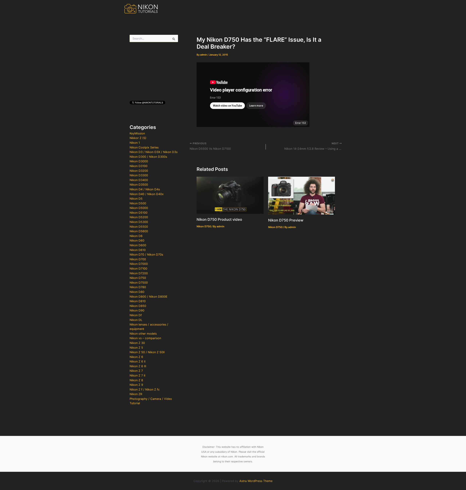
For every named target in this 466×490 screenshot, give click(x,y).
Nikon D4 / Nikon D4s (145, 189)
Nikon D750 (138, 278)
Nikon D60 (137, 240)
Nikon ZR (136, 394)
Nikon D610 (138, 250)
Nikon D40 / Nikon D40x (147, 194)
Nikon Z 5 (136, 347)
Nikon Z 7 (136, 371)
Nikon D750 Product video (219, 219)
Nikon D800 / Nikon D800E (148, 296)
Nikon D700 (138, 259)
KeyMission (137, 133)
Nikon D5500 (139, 226)
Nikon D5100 (138, 212)
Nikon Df (136, 315)
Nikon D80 (137, 292)
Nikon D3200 (139, 171)
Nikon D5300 (139, 222)
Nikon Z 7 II (137, 375)
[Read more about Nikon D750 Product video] (230, 195)
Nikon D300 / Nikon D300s (148, 156)
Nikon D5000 (139, 208)
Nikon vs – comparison (145, 338)
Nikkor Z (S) (138, 138)
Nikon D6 (136, 236)
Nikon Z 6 (136, 357)
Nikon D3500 (139, 184)
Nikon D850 (138, 306)
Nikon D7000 (139, 264)
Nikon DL (136, 320)
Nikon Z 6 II (137, 361)
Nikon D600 (138, 245)
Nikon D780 (138, 287)
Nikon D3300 (139, 175)
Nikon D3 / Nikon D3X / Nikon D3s (153, 152)
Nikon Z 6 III (138, 366)
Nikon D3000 (139, 161)
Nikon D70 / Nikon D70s (146, 254)
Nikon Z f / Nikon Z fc (145, 389)
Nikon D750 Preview (285, 220)
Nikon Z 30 (137, 343)
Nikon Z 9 (136, 385)
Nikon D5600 (139, 231)
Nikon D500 (138, 203)
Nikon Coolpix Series (144, 147)
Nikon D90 (137, 310)
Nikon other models (143, 333)
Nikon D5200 (139, 217)
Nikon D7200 (139, 273)
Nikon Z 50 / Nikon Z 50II (147, 352)
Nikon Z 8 (136, 380)
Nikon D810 (138, 301)
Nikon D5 (136, 198)
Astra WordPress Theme (256, 481)
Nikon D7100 (138, 268)
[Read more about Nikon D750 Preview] (301, 195)
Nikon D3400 (139, 180)
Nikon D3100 (138, 166)
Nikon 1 (135, 142)
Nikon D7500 (139, 282)
